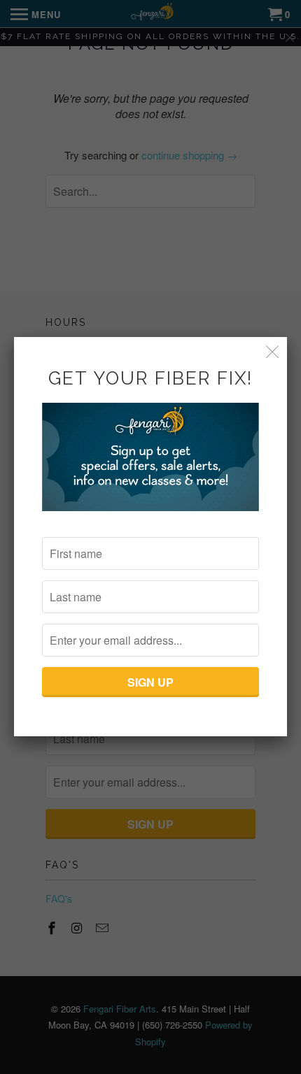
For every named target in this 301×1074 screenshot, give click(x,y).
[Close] (272, 351)
